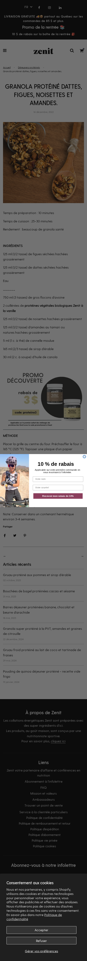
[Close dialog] (84, 456)
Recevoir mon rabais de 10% (58, 496)
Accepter (41, 930)
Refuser (41, 941)
